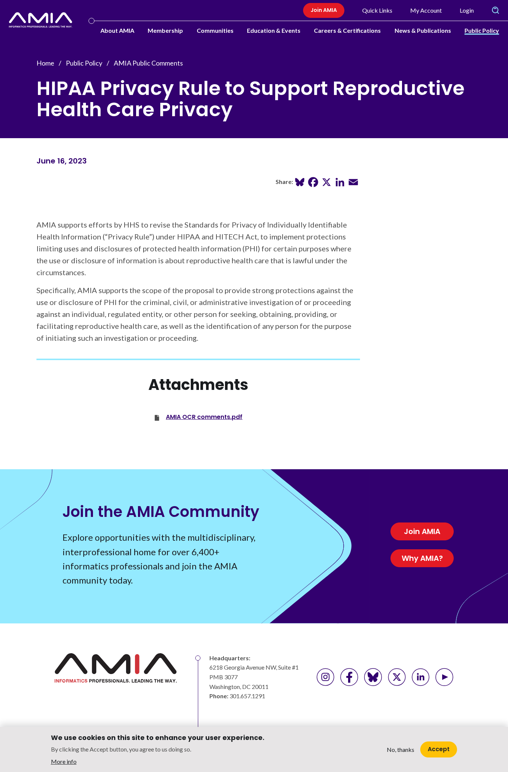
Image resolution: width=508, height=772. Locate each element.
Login (467, 10)
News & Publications (423, 30)
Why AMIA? (422, 558)
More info (64, 761)
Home (45, 63)
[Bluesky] (299, 181)
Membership (165, 30)
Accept (439, 749)
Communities (215, 30)
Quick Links (377, 10)
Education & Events (273, 30)
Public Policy (481, 30)
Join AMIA (324, 10)
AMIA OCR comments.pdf (204, 417)
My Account (426, 10)
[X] (326, 181)
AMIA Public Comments (148, 63)
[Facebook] (313, 181)
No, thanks (400, 749)
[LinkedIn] (340, 181)
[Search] (495, 10)
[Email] (353, 181)
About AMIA (117, 30)
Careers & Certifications (347, 30)
